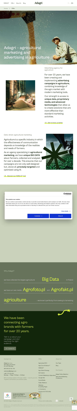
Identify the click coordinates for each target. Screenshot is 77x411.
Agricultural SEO (42, 363)
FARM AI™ (6, 3)
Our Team (58, 363)
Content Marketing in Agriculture (47, 375)
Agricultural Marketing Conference (61, 377)
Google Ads (41, 377)
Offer (12, 3)
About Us (18, 3)
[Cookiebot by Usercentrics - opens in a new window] (64, 194)
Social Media (41, 380)
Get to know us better (55, 123)
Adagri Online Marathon (62, 374)
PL (68, 3)
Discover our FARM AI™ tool (16, 176)
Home (6, 8)
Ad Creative (41, 373)
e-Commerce (42, 389)
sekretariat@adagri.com (10, 371)
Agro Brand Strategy (43, 370)
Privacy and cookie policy (45, 401)
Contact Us (11, 348)
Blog (24, 3)
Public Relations (42, 382)
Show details (64, 211)
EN (72, 3)
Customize (37, 215)
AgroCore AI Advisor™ (44, 365)
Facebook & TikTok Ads (44, 391)
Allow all (60, 215)
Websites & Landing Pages (42, 385)
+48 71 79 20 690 (9, 373)
